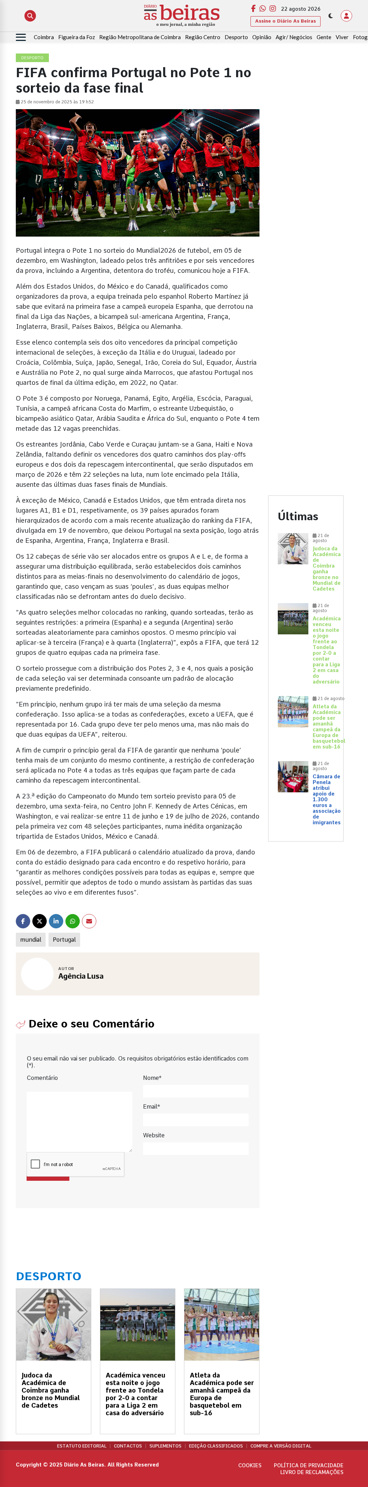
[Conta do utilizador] (346, 16)
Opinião (261, 37)
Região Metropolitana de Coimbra (140, 37)
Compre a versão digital (280, 1446)
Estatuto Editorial (81, 1446)
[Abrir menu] (21, 37)
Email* (151, 1106)
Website (154, 1135)
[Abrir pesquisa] (30, 16)
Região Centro (202, 37)
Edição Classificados (216, 1446)
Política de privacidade (309, 1465)
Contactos (128, 1446)
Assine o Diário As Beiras (285, 21)
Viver (342, 37)
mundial (30, 939)
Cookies (250, 1465)
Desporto (236, 37)
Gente (324, 37)
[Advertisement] (306, 161)
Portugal (64, 939)
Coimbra (44, 37)
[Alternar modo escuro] (330, 15)
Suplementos (165, 1446)
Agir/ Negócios (294, 37)
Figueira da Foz (76, 37)
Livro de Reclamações (312, 1472)
